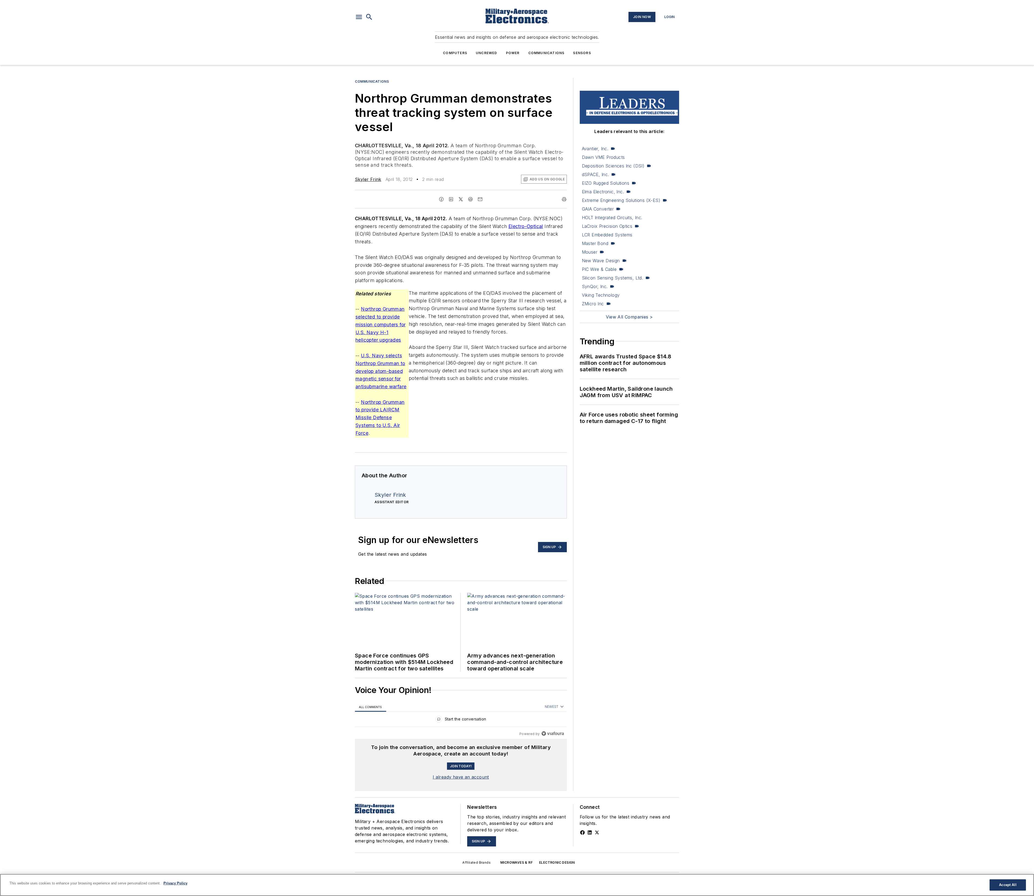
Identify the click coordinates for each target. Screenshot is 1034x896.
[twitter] (460, 199)
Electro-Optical (525, 226)
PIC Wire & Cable (599, 269)
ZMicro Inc (593, 303)
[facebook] (441, 199)
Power (513, 53)
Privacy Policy (175, 883)
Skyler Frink (368, 179)
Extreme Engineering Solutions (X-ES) (621, 200)
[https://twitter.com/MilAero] (597, 832)
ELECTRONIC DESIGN (557, 862)
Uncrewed (486, 53)
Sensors (582, 53)
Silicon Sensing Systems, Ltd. (612, 278)
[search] (369, 17)
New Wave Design (601, 260)
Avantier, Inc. (595, 148)
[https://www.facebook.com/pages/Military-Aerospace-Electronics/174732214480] (582, 832)
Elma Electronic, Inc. (603, 191)
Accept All (1007, 885)
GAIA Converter (598, 209)
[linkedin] (451, 199)
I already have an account (461, 777)
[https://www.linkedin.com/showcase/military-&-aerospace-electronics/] (589, 832)
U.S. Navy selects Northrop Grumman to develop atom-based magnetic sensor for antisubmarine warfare (380, 371)
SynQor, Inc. (595, 286)
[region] (461, 720)
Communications (546, 53)
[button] (359, 17)
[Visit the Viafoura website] (552, 733)
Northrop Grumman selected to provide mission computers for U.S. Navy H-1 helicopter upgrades (380, 324)
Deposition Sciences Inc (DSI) (613, 166)
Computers (455, 53)
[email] (480, 199)
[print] (564, 199)
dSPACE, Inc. (595, 174)
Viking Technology (601, 295)
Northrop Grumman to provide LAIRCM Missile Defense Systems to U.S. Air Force (380, 417)
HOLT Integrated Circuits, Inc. (612, 217)
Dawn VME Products (603, 157)
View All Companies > (629, 317)
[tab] (370, 706)
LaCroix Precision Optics (607, 226)
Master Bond (595, 243)
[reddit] (470, 199)
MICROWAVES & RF (516, 862)
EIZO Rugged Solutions (605, 183)
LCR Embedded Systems (607, 234)
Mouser (589, 252)
